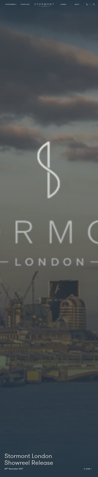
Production (25, 4)
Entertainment (11, 4)
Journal (63, 4)
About (77, 4)
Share (88, 469)
